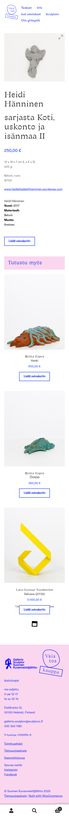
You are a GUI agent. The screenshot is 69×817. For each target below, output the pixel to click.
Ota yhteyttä (30, 20)
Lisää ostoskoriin (19, 241)
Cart (53, 807)
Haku (34, 811)
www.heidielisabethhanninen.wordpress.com (33, 189)
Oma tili (11, 811)
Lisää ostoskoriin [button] (34, 376)
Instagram (10, 769)
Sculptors (52, 14)
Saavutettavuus (14, 758)
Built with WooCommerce (45, 796)
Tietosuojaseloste (15, 750)
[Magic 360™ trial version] (34, 57)
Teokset (26, 8)
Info (39, 8)
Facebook (10, 774)
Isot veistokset (31, 14)
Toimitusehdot (13, 743)
